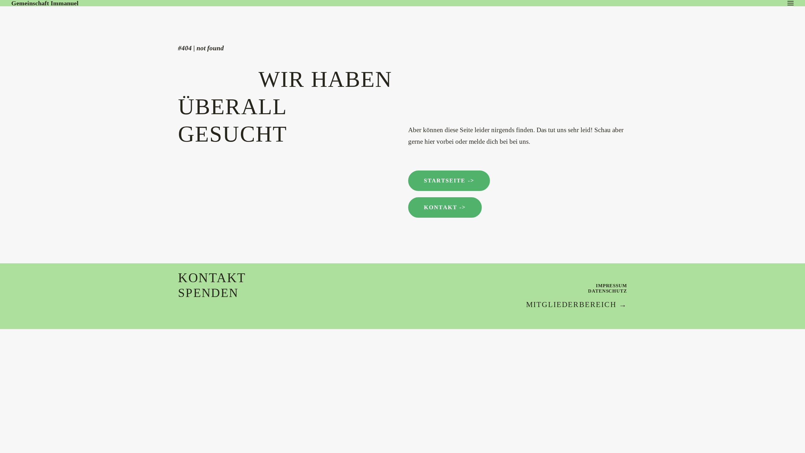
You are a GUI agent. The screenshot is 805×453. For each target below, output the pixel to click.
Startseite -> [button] (449, 180)
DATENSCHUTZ (607, 291)
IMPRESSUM (611, 285)
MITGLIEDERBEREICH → (576, 304)
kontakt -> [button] (445, 207)
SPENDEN (208, 292)
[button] (790, 3)
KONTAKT (212, 278)
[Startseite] (58, 19)
